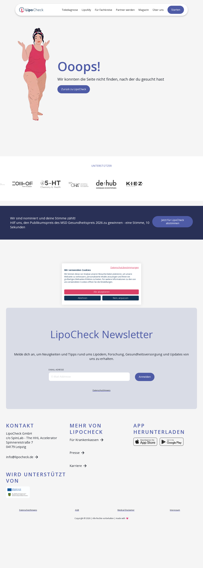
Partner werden (125, 9)
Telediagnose (70, 9)
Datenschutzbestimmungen (124, 267)
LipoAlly (86, 9)
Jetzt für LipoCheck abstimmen (172, 221)
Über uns (158, 9)
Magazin (143, 9)
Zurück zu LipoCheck (73, 89)
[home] (31, 10)
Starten (175, 9)
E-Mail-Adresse (56, 369)
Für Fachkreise (103, 9)
